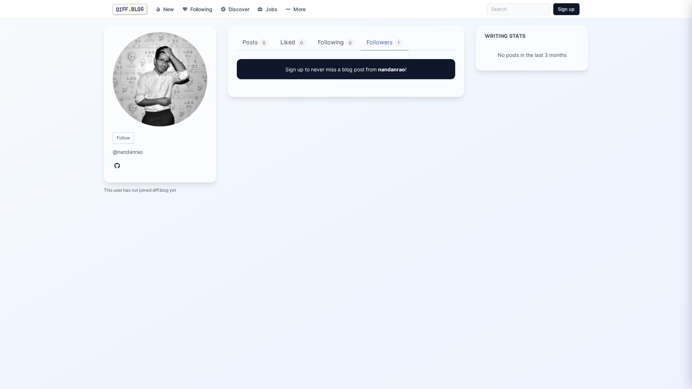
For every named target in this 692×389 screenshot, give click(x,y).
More (299, 9)
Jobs (272, 9)
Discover (239, 9)
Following (201, 9)
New (168, 9)
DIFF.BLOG (130, 9)
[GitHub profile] (117, 166)
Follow (123, 137)
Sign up (566, 9)
